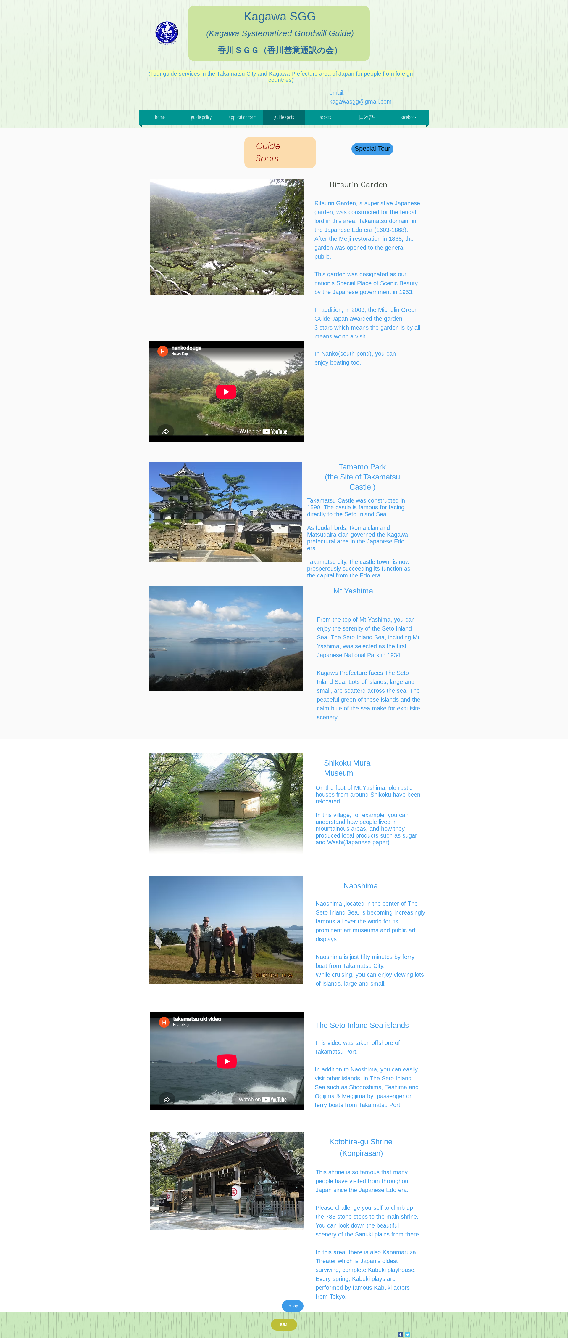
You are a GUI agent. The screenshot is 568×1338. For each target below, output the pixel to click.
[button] (367, 117)
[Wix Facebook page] (400, 1334)
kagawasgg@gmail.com (360, 101)
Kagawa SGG (280, 16)
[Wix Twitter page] (407, 1334)
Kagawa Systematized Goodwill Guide (280, 33)
